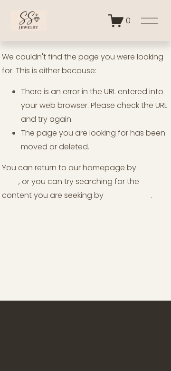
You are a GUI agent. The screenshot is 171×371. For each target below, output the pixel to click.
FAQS (89, 341)
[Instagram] (85, 314)
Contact (26, 341)
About (142, 341)
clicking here (128, 195)
